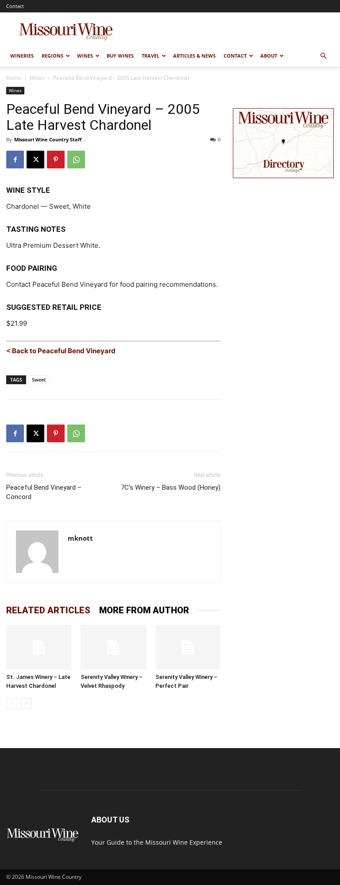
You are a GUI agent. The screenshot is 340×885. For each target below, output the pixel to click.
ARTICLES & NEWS (194, 55)
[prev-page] (11, 703)
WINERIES (22, 55)
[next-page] (25, 703)
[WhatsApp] (76, 159)
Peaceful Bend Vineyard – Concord (43, 492)
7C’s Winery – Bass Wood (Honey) (170, 487)
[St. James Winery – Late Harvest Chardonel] (38, 647)
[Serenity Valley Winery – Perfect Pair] (187, 647)
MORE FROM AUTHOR (144, 610)
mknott (80, 538)
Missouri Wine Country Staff (48, 139)
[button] (323, 56)
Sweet (39, 379)
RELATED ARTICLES (48, 610)
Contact (15, 6)
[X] (35, 159)
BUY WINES (120, 55)
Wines (37, 78)
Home (13, 78)
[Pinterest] (56, 159)
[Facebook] (15, 159)
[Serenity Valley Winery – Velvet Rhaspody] (113, 647)
